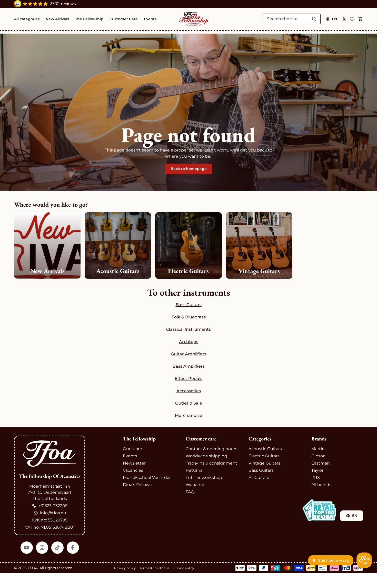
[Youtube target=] (26, 547)
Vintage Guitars (264, 463)
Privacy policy (125, 568)
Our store (132, 448)
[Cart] (360, 19)
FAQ (190, 491)
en (334, 19)
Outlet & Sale (188, 403)
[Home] (194, 19)
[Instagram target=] (42, 547)
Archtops (188, 341)
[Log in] (344, 19)
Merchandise (188, 415)
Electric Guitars (264, 456)
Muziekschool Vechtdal (146, 477)
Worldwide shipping (206, 456)
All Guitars (259, 477)
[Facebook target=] (72, 547)
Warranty (195, 484)
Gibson (318, 456)
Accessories (188, 390)
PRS (315, 477)
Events (130, 456)
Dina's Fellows (137, 484)
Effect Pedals (188, 378)
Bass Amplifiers (189, 366)
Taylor (317, 470)
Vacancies (133, 470)
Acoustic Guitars (265, 448)
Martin (318, 448)
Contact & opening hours (211, 448)
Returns (194, 470)
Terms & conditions (154, 568)
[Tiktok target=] (57, 547)
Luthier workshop (204, 477)
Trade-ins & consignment (211, 463)
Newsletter (134, 463)
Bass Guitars (189, 304)
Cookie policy (183, 568)
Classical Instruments (188, 329)
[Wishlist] (352, 19)
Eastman (320, 463)
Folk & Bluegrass (189, 317)
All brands (321, 484)
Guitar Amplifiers (188, 353)
